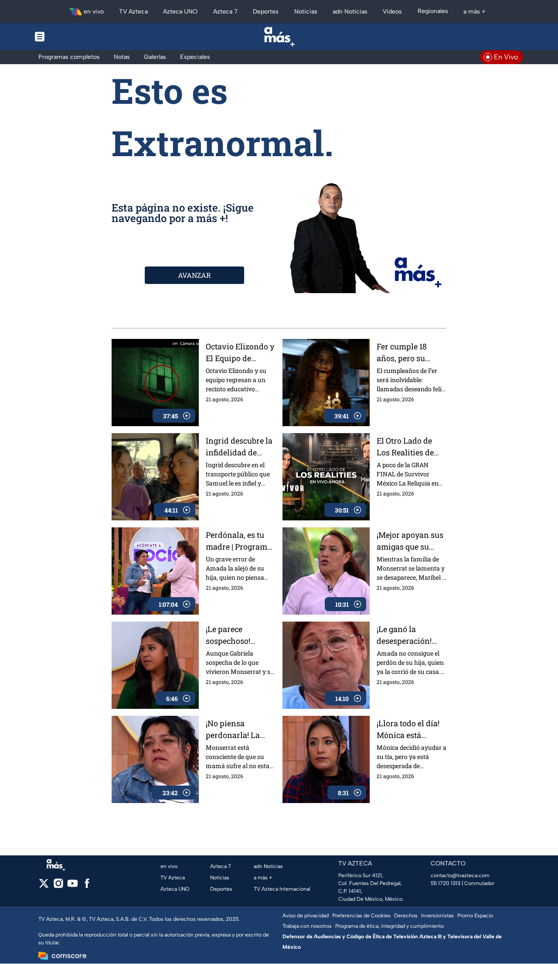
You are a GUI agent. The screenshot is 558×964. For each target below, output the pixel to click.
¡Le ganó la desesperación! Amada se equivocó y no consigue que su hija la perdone (406, 635)
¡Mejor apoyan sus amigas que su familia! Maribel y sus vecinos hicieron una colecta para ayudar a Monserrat (410, 541)
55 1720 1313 (445, 883)
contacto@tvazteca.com (460, 875)
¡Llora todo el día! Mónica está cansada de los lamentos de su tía (410, 729)
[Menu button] (70, 37)
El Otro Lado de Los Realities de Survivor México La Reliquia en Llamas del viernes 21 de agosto (408, 446)
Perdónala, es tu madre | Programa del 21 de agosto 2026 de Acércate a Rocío (239, 541)
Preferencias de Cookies (361, 916)
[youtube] (72, 886)
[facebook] (87, 886)
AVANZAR (194, 275)
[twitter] (43, 886)
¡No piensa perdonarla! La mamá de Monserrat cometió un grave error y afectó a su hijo (241, 729)
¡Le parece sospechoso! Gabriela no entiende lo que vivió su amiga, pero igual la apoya (241, 635)
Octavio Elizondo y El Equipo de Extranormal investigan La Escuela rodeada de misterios (240, 352)
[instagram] (58, 886)
